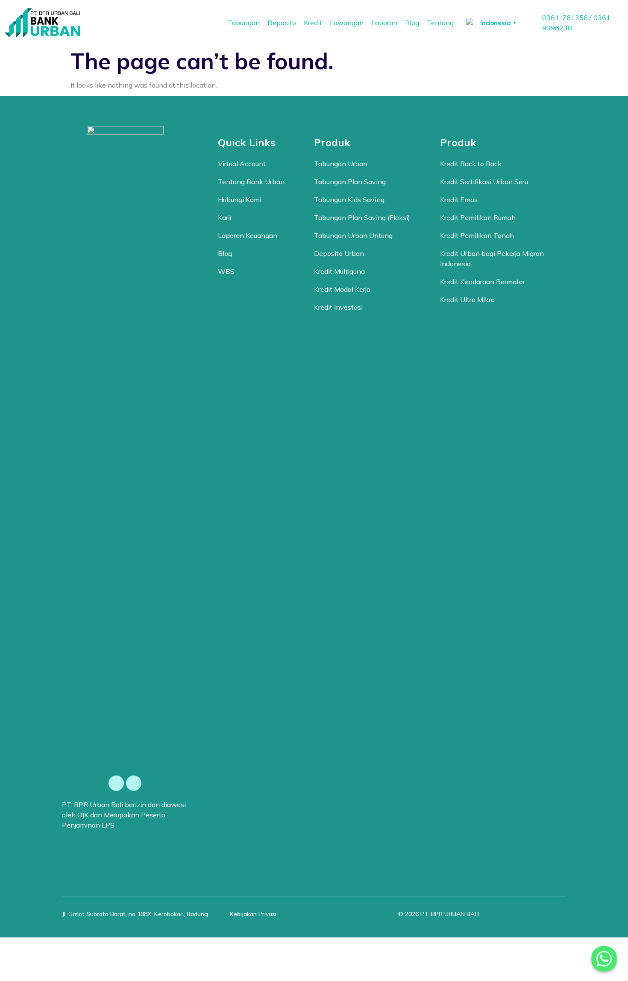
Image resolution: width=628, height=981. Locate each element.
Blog (412, 22)
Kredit (313, 22)
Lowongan (347, 22)
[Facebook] (116, 783)
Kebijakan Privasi (253, 914)
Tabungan (244, 22)
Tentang (440, 22)
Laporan (384, 22)
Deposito (281, 22)
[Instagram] (133, 783)
